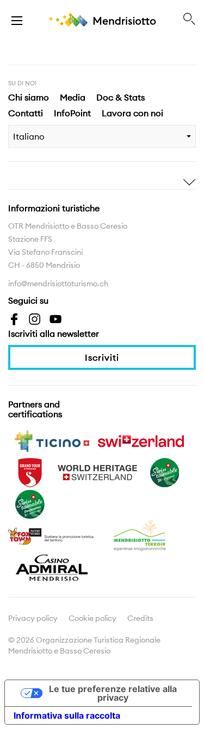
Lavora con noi (132, 113)
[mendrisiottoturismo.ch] (17, 19)
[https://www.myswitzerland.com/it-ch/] (140, 440)
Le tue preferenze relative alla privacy (113, 693)
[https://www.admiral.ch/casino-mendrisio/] (51, 566)
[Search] (189, 19)
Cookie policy (92, 618)
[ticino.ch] (51, 440)
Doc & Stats (120, 97)
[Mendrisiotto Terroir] (140, 535)
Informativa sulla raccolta (67, 715)
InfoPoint (72, 113)
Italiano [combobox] (29, 136)
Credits (140, 618)
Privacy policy (33, 618)
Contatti (25, 113)
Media (72, 97)
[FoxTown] (51, 535)
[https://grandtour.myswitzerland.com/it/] (30, 471)
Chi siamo (28, 97)
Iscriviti (102, 357)
